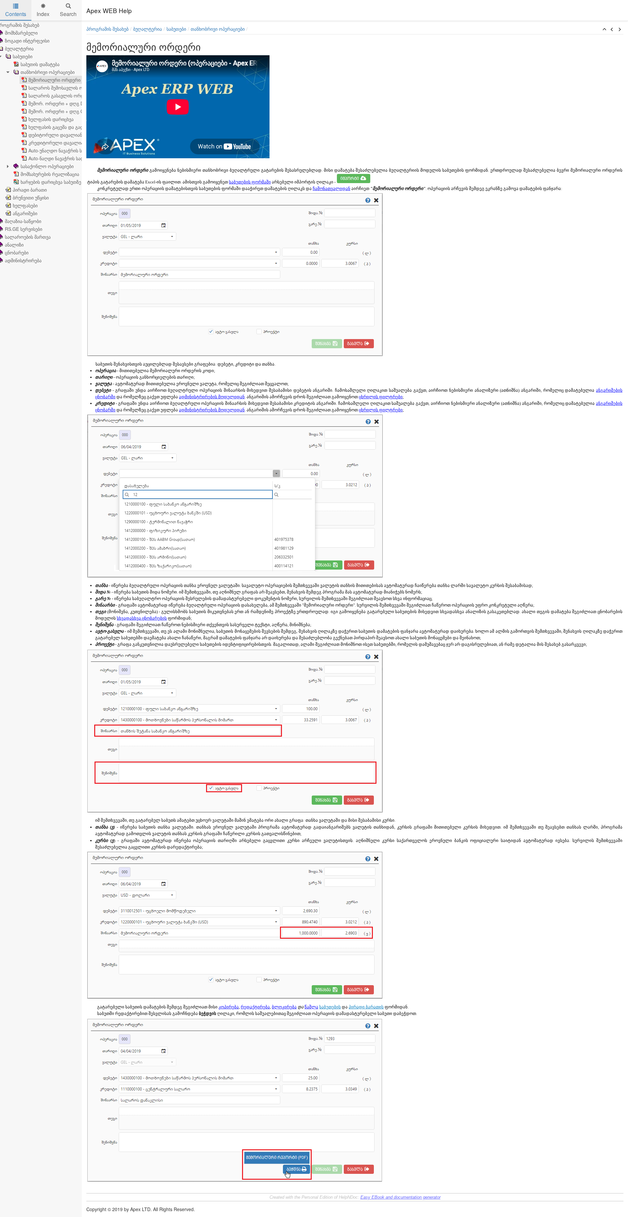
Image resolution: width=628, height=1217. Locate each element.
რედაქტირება (255, 1006)
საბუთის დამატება (40, 64)
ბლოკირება (284, 1006)
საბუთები (22, 56)
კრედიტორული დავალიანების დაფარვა (72, 142)
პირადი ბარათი (30, 189)
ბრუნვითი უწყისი (31, 197)
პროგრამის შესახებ (107, 29)
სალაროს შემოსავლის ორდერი (63, 87)
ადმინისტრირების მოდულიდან (212, 396)
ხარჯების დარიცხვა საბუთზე (51, 182)
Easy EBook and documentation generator (400, 1197)
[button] (604, 29)
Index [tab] (43, 14)
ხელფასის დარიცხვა (51, 119)
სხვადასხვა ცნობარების (142, 618)
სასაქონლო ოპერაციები (47, 166)
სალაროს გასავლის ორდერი (60, 95)
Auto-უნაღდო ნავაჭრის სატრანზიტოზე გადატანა (80, 150)
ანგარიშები (25, 213)
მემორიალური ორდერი (54, 80)
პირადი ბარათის (366, 1006)
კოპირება (228, 1006)
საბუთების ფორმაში (250, 182)
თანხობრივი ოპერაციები (48, 72)
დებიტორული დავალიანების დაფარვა (70, 134)
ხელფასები (25, 205)
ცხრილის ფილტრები (381, 396)
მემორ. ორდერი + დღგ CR (57, 111)
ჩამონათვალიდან (331, 188)
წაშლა (311, 1006)
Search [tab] (68, 14)
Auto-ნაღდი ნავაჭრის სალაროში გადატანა (74, 158)
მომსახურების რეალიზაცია (50, 174)
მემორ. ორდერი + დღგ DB (57, 103)
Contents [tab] (15, 14)
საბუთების (330, 1006)
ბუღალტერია (147, 29)
